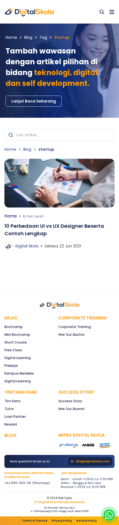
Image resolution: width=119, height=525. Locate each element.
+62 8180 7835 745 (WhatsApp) (27, 483)
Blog (28, 37)
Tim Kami (12, 401)
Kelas (10, 318)
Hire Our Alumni (71, 334)
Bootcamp (13, 326)
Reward (10, 424)
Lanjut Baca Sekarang (33, 101)
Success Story (70, 401)
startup (61, 37)
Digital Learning (17, 357)
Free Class (13, 350)
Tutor (9, 408)
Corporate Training (82, 318)
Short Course (15, 342)
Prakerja (11, 365)
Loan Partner (15, 416)
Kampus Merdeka (19, 373)
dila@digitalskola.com (93, 461)
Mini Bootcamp (17, 334)
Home (11, 37)
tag (43, 37)
